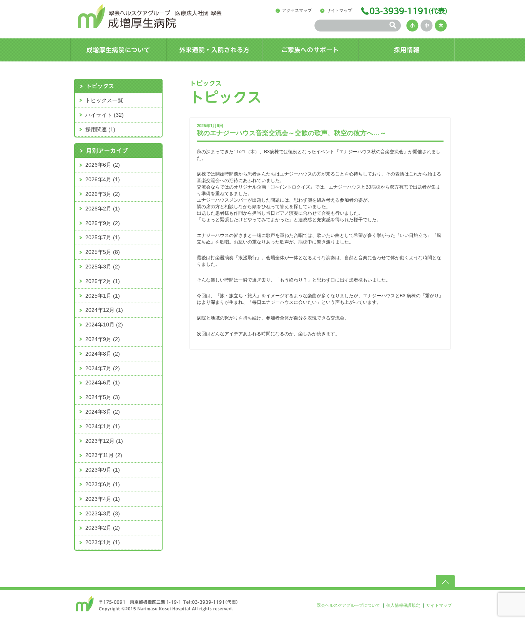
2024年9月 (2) (102, 339)
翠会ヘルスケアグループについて (348, 605)
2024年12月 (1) (104, 310)
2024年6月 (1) (102, 382)
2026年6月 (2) (102, 165)
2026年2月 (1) (102, 208)
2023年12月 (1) (104, 441)
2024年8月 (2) (102, 354)
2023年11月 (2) (103, 455)
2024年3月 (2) (102, 412)
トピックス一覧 (104, 100)
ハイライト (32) (104, 115)
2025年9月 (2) (102, 223)
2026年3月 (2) (102, 194)
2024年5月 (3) (102, 397)
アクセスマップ (297, 10)
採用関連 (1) (100, 129)
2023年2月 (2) (102, 528)
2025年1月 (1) (102, 296)
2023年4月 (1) (102, 499)
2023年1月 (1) (102, 542)
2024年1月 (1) (102, 426)
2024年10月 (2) (104, 324)
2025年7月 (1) (102, 237)
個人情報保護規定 (403, 605)
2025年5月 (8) (102, 252)
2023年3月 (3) (102, 513)
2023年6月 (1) (102, 484)
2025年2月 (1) (102, 281)
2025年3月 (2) (102, 266)
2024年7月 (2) (102, 368)
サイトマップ (339, 10)
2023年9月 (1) (102, 470)
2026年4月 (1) (102, 179)
